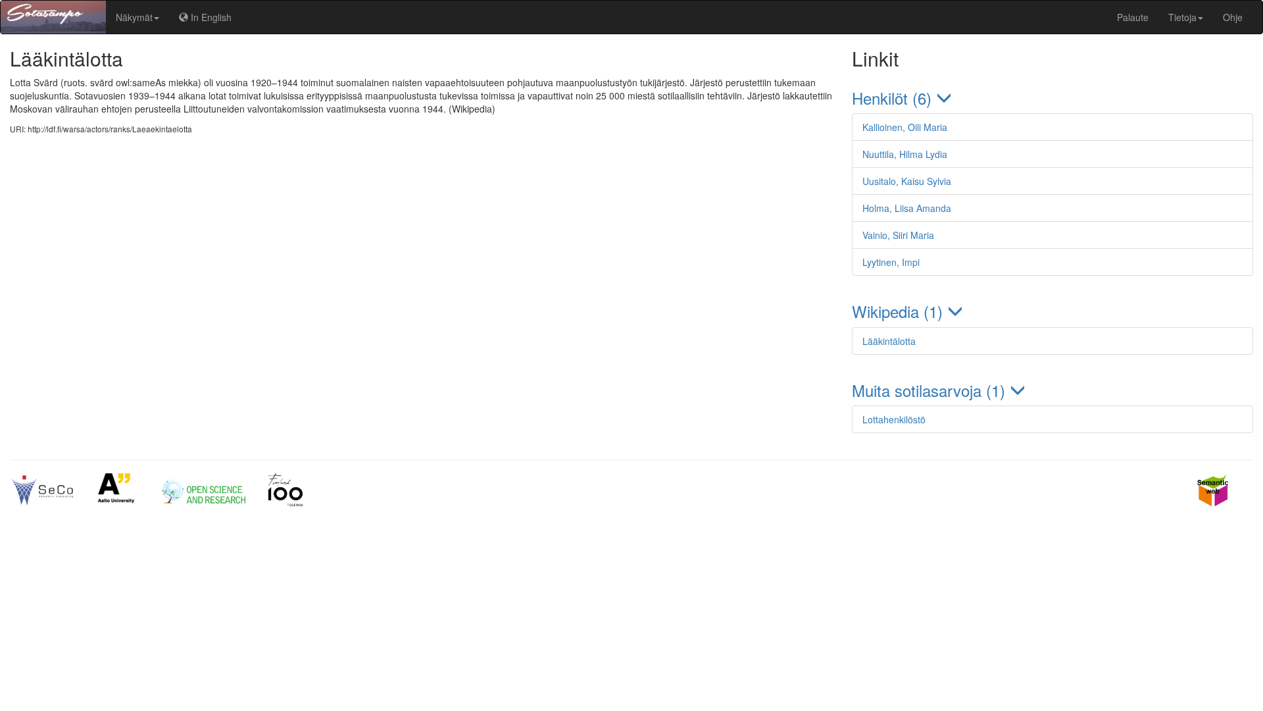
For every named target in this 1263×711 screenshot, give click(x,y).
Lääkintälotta (889, 341)
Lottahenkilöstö (894, 419)
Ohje (1233, 17)
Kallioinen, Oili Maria (904, 127)
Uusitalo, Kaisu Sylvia (906, 181)
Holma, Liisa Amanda (906, 208)
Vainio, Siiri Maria (898, 235)
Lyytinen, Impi (891, 262)
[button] (1052, 98)
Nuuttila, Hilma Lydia (904, 154)
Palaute (1133, 17)
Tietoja (1182, 17)
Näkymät (134, 17)
